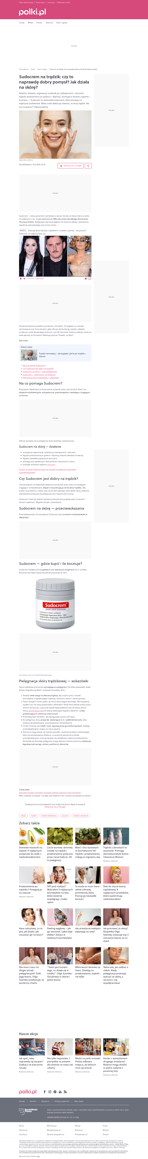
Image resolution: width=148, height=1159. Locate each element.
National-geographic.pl (55, 1134)
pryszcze (65, 815)
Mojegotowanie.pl (53, 1130)
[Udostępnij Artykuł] (88, 165)
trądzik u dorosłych (81, 815)
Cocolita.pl (23, 1134)
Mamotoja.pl (52, 1126)
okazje (23, 815)
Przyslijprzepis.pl (81, 1134)
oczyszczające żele (36, 710)
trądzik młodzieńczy (49, 815)
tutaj (38, 1156)
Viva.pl (105, 1126)
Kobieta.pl (79, 1130)
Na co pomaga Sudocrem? (34, 365)
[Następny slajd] (128, 1047)
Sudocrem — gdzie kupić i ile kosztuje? (39, 374)
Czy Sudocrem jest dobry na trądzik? (38, 368)
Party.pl (77, 1126)
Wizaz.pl (106, 1130)
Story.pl (105, 1134)
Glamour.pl (23, 1130)
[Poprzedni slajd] (19, 1047)
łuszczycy (51, 464)
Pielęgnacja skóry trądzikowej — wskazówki (41, 377)
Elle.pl (21, 1126)
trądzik (33, 815)
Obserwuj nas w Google (72, 165)
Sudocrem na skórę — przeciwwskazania (40, 371)
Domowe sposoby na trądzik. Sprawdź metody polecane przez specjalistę (50, 792)
